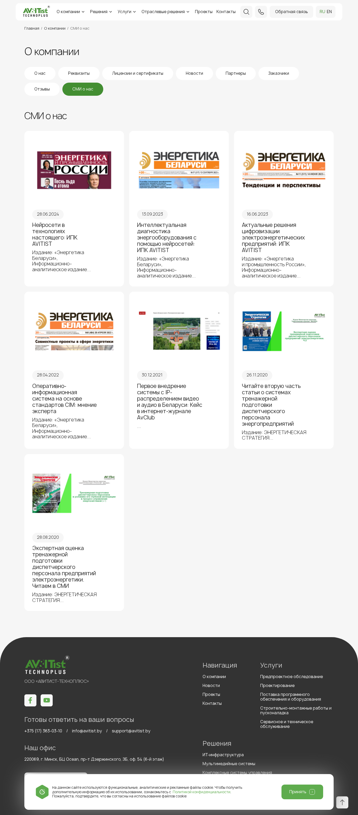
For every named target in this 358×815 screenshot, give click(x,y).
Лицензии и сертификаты (137, 73)
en (329, 11)
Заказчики (278, 73)
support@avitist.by (131, 731)
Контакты (226, 11)
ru (322, 11)
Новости (194, 73)
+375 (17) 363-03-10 (43, 731)
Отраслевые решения (163, 11)
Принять (297, 792)
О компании (68, 11)
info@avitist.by (87, 731)
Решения (98, 11)
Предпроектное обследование (291, 676)
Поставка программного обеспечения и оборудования (290, 697)
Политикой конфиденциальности (201, 792)
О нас (40, 73)
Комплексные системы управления (237, 772)
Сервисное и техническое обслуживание (286, 724)
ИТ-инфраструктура (223, 755)
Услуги (124, 11)
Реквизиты (79, 73)
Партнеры (236, 73)
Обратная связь (291, 11)
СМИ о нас (82, 89)
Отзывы (42, 89)
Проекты (204, 11)
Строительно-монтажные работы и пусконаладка (296, 710)
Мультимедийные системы (229, 763)
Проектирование (277, 685)
